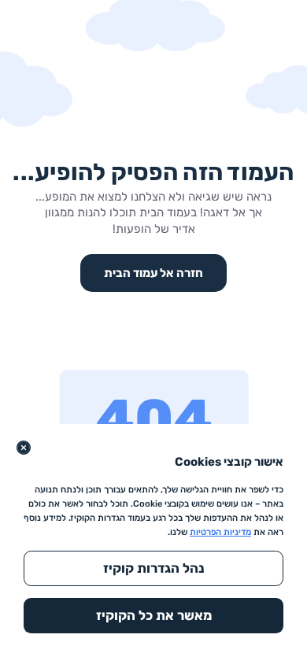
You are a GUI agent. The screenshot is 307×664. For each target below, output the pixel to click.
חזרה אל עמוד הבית (153, 273)
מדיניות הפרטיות (220, 532)
